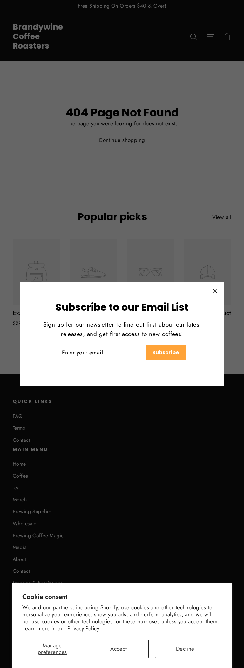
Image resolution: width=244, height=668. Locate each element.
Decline (185, 648)
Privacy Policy (83, 628)
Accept (118, 648)
